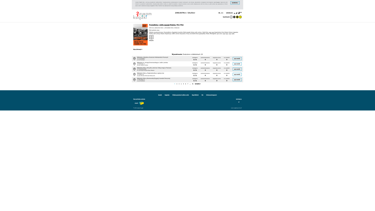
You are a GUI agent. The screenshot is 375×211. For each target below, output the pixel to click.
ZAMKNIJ (235, 3)
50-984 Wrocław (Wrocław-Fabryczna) (146, 75)
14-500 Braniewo (141, 80)
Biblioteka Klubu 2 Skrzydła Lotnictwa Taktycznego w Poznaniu (154, 68)
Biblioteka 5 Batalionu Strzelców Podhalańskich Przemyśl (152, 57)
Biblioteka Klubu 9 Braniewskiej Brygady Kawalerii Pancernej (153, 78)
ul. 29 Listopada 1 (141, 58)
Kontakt (160, 95)
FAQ (202, 95)
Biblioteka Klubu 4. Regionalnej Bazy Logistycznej (150, 73)
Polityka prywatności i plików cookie (180, 95)
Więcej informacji (137, 49)
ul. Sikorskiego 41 (141, 79)
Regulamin (167, 95)
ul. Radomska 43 (141, 63)
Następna (197, 84)
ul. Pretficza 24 (140, 74)
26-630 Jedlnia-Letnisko (142, 65)
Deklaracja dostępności (211, 95)
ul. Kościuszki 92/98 (141, 69)
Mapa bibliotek (195, 95)
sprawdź (237, 58)
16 (192, 84)
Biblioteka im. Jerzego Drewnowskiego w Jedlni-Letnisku (152, 62)
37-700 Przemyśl (141, 59)
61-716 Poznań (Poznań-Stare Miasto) (145, 70)
